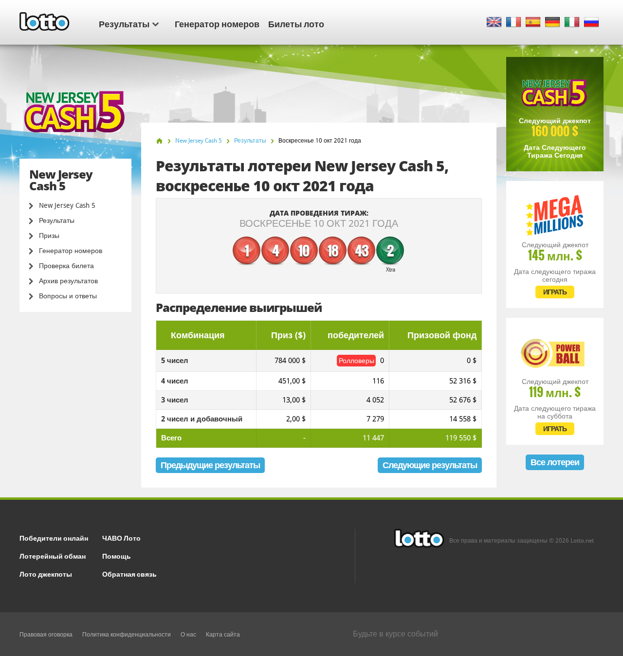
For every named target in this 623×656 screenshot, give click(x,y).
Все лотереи (555, 462)
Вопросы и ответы (68, 296)
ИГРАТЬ (555, 292)
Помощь (116, 555)
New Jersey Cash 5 (67, 205)
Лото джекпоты (45, 573)
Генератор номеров (217, 23)
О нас (188, 634)
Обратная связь (129, 573)
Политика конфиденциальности (126, 634)
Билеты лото (296, 23)
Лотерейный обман (52, 555)
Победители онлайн (53, 537)
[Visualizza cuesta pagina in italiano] (572, 22)
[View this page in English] (494, 22)
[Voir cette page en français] (513, 22)
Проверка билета (66, 266)
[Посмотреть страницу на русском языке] (591, 22)
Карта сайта (223, 634)
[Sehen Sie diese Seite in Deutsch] (552, 22)
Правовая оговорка (46, 634)
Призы (49, 235)
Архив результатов (68, 281)
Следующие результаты (430, 465)
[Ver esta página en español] (533, 22)
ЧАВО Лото (121, 537)
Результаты (124, 23)
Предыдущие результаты (210, 465)
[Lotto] (159, 141)
